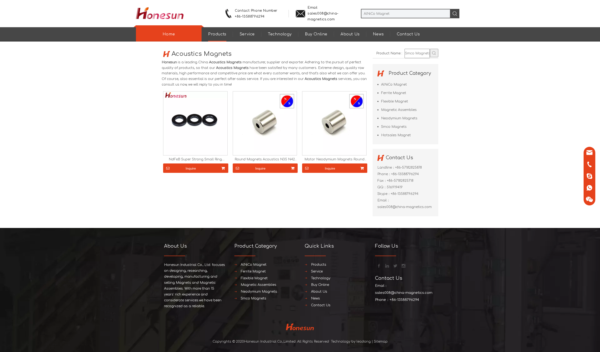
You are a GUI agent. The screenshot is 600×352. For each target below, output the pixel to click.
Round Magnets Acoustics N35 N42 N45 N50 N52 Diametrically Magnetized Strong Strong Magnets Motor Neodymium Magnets (264, 159)
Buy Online (316, 34)
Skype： (384, 194)
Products (217, 34)
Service (247, 34)
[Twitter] (395, 265)
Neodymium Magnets (399, 118)
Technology (280, 34)
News (378, 34)
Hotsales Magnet (396, 135)
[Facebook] (378, 265)
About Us (350, 34)
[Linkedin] (386, 265)
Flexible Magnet (394, 101)
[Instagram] (403, 265)
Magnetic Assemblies (399, 110)
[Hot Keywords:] (434, 53)
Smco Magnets (394, 127)
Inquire (191, 168)
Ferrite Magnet (393, 93)
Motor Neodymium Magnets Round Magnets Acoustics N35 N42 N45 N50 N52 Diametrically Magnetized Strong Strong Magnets (334, 159)
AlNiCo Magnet (394, 84)
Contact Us (408, 34)
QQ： (382, 187)
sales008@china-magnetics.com (404, 207)
